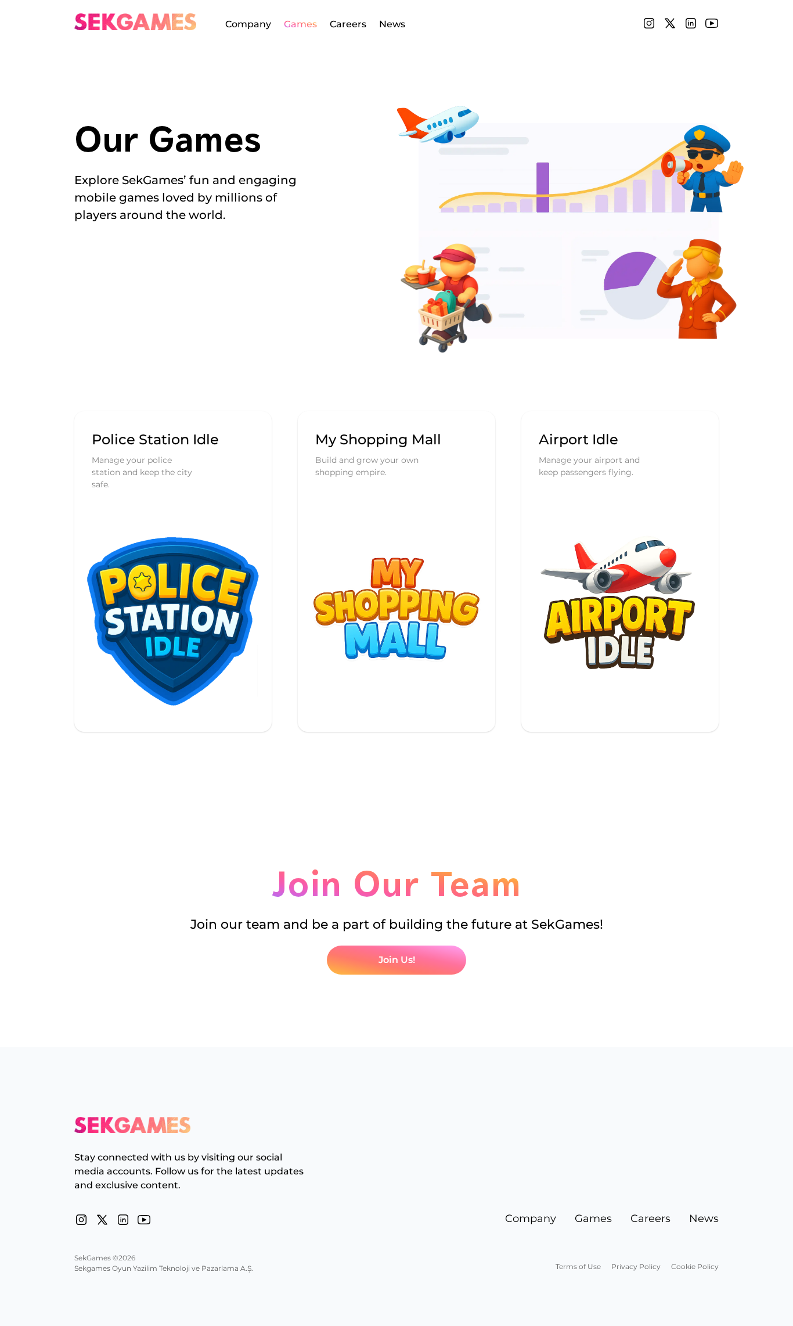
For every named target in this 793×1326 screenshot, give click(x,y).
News (392, 24)
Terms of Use (578, 1266)
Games (300, 24)
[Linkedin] (691, 23)
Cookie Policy (695, 1266)
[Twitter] (670, 23)
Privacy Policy (636, 1266)
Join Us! (397, 959)
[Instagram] (649, 23)
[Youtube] (712, 23)
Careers (348, 24)
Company (248, 24)
